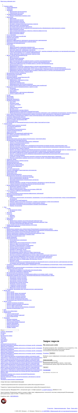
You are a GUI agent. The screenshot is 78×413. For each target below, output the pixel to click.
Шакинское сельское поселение (18, 287)
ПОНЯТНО (52, 353)
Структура (9, 167)
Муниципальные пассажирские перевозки (18, 272)
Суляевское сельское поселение (18, 286)
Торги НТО (13, 101)
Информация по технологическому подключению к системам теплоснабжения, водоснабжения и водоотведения (36, 267)
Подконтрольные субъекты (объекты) (19, 148)
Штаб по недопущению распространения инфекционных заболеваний (25, 193)
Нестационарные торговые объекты (19, 110)
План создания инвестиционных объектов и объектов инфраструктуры (28, 30)
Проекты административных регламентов (18, 304)
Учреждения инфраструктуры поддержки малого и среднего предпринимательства (31, 63)
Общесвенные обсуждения (17, 13)
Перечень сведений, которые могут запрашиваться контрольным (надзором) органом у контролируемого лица (38, 145)
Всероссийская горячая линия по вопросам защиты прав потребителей (28, 85)
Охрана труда (13, 192)
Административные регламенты (15, 302)
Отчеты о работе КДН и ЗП (17, 93)
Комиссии (12, 216)
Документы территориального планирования (21, 245)
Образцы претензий (15, 81)
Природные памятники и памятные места (20, 271)
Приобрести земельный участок (18, 249)
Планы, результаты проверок (17, 155)
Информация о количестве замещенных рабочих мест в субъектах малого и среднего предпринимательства (38, 67)
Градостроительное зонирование (18, 240)
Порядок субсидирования (16, 59)
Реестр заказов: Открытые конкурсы (16, 297)
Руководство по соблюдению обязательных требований (24, 141)
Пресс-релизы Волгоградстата (17, 188)
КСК (5, 309)
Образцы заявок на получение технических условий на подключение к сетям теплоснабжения (34, 201)
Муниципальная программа (17, 58)
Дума (5, 207)
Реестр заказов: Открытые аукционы (16, 296)
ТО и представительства (13, 168)
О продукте (50, 408)
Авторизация (9, 331)
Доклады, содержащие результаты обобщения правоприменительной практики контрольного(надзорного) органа (39, 153)
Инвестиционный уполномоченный (19, 25)
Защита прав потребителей (14, 78)
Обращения (7, 317)
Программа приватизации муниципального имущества (24, 179)
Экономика (10, 10)
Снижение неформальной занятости (16, 116)
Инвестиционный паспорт (17, 19)
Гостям (8, 95)
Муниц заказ (7, 290)
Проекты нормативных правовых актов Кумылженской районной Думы (29, 222)
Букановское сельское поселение (18, 278)
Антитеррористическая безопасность (16, 129)
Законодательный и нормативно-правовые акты (22, 47)
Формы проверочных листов (17, 144)
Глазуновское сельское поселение (18, 279)
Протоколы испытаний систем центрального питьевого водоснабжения (28, 204)
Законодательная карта (13, 326)
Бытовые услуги (14, 108)
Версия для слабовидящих (10, 311)
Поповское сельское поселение (18, 283)
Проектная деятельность (13, 99)
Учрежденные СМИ (12, 171)
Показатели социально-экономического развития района (21, 41)
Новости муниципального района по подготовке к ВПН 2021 (26, 189)
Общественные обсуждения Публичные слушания (23, 242)
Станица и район (8, 6)
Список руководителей (13, 313)
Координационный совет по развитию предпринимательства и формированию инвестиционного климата (37, 28)
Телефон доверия (11, 327)
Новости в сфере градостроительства (19, 244)
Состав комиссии (14, 89)
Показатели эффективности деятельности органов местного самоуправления (27, 40)
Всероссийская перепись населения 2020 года (19, 185)
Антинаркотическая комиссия (14, 194)
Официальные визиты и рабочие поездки (17, 160)
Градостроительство (12, 238)
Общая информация (12, 7)
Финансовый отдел (12, 173)
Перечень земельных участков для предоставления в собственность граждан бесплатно (32, 182)
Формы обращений (12, 237)
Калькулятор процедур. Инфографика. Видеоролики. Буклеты (26, 259)
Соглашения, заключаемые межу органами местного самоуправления (25, 289)
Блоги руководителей (12, 316)
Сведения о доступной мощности (18, 200)
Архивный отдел (11, 127)
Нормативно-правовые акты (17, 82)
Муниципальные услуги (16, 65)
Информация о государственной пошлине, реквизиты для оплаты (27, 48)
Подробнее (46, 353)
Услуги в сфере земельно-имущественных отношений (21, 307)
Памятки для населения (16, 205)
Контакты (9, 137)
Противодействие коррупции (14, 163)
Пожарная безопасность (13, 162)
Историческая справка (15, 209)
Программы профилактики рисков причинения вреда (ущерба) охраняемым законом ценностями (35, 152)
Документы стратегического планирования (18, 118)
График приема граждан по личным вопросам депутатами (22, 224)
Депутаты (9, 212)
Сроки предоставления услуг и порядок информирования (25, 52)
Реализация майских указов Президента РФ (18, 77)
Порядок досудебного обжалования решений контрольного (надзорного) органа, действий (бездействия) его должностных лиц (43, 149)
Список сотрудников (15, 104)
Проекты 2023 (4, 372)
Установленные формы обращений (16, 322)
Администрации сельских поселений (16, 125)
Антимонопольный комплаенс (15, 14)
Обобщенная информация (13, 226)
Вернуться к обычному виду (8, 1)
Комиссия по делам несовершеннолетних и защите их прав (22, 86)
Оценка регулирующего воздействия (16, 36)
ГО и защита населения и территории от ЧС (18, 134)
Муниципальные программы (14, 74)
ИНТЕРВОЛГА (14, 396)
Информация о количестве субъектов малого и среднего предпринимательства (30, 66)
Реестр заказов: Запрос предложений (16, 293)
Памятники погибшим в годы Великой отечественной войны (26, 270)
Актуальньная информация (14, 126)
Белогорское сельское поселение (18, 276)
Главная (3, 331)
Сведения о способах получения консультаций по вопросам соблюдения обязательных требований (35, 156)
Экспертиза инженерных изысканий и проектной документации (26, 253)
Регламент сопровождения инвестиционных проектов (24, 24)
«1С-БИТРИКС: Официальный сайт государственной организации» (59, 411)
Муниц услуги (7, 301)
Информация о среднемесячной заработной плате (20, 133)
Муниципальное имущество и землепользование (19, 175)
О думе (8, 208)
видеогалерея (10, 97)
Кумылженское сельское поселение (19, 282)
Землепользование (14, 181)
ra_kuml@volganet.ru (47, 389)
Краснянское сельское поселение (18, 281)
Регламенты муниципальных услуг (16, 235)
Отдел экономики (11, 34)
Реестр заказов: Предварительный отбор (17, 298)
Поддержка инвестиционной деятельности (21, 26)
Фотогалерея (10, 96)
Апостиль (12, 45)
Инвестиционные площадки (17, 32)
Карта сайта (74, 408)
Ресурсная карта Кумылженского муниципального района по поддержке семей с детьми (30, 274)
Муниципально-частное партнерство (16, 73)
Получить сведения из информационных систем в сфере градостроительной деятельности (33, 255)
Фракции (12, 215)
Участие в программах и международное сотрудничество (21, 170)
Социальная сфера (11, 39)
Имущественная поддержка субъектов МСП (21, 71)
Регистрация (9, 2)
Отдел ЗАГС (10, 44)
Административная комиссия (14, 130)
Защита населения (11, 132)
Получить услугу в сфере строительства (20, 250)
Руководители (7, 312)
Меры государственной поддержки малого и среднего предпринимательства (30, 62)
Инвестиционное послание (17, 29)
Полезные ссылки (14, 103)
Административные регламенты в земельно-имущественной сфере (27, 183)
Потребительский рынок (13, 100)
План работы (13, 91)
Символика (10, 8)
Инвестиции (10, 17)
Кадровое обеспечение (13, 136)
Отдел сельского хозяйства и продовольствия (18, 190)
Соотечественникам (12, 75)
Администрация (8, 123)
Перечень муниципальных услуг (15, 308)
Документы (10, 219)
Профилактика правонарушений (15, 164)
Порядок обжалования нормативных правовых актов (20, 234)
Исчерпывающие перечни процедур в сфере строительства (25, 252)
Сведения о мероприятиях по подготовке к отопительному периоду (27, 203)
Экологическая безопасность (14, 174)
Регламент (12, 211)
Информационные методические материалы (21, 84)
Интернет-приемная (12, 319)
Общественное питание (16, 107)
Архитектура (13, 241)
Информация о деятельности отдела (19, 80)
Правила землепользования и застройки (20, 246)
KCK (2, 342)
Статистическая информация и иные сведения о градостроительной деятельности (31, 256)
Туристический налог (12, 121)
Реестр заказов (10, 291)
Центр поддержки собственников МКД (17, 119)
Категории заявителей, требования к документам (22, 50)
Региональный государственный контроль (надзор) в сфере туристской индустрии (28, 122)
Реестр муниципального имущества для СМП (22, 177)
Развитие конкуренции (13, 37)
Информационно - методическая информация (22, 92)
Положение (13, 88)
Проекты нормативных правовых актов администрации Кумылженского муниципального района (32, 230)
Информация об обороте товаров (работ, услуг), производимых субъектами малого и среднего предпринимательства (40, 69)
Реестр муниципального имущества (19, 178)
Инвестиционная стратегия (17, 21)
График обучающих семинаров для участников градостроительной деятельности (31, 257)
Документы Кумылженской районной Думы (21, 223)
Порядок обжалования (12, 323)
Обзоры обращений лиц (13, 324)
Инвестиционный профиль (17, 33)
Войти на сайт (3, 2)
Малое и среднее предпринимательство (17, 55)
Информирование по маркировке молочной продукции (24, 111)
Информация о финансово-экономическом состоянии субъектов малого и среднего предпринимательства (37, 70)
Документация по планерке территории (20, 248)
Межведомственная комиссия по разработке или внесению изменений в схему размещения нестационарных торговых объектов (43, 112)
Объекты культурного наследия (15, 268)
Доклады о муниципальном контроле (19, 142)
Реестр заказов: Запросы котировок (16, 294)
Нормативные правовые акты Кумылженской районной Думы (26, 220)
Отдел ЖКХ (10, 196)
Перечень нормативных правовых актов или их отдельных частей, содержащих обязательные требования (37, 158)
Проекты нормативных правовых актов (20, 15)
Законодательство (14, 56)
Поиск (68, 408)
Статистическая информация (14, 166)
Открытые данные (11, 159)
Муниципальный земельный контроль (17, 140)
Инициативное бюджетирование (18, 11)
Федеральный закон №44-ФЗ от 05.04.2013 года (19, 300)
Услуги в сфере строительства (14, 305)
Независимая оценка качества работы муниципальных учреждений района (26, 138)
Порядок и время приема (13, 320)
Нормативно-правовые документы (19, 186)
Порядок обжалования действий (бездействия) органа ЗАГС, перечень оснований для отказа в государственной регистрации (42, 51)
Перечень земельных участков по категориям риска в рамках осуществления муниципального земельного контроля (40, 147)
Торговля (12, 106)
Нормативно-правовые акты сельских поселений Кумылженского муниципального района (30, 275)
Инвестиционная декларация (17, 22)
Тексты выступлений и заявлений (15, 315)
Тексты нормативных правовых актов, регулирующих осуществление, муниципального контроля (35, 151)
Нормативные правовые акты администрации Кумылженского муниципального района (30, 229)
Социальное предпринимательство (16, 43)
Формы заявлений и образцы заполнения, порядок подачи (25, 54)
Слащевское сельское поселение (18, 285)
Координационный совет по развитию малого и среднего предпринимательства (30, 60)
